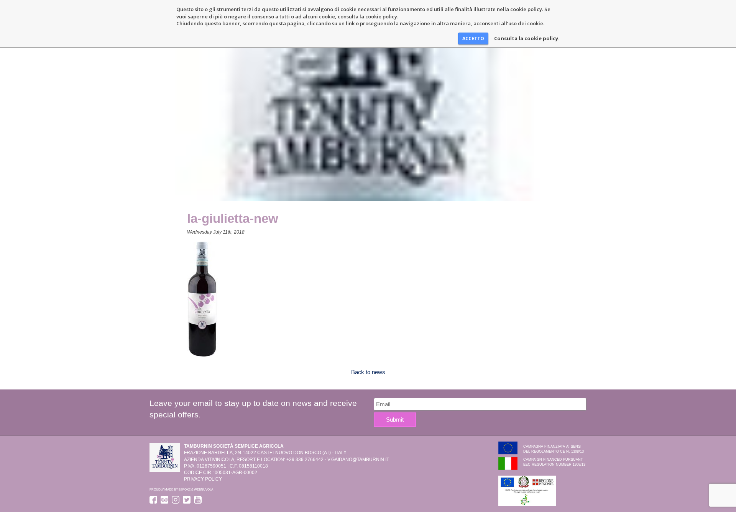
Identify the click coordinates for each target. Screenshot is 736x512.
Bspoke (185, 489)
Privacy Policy (203, 479)
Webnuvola (203, 489)
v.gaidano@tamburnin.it (358, 459)
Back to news (368, 372)
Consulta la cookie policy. (527, 38)
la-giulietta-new (232, 218)
